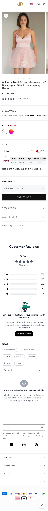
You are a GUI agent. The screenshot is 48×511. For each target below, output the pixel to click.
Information (7, 474)
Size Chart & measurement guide (20, 169)
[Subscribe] (42, 427)
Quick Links (7, 457)
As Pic (4, 131)
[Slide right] (29, 78)
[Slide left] (19, 78)
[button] (3, 4)
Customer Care (9, 466)
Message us (9, 182)
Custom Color (11, 131)
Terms (5, 482)
